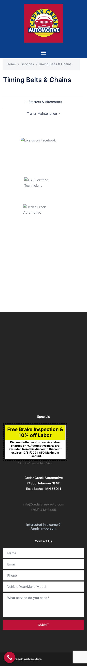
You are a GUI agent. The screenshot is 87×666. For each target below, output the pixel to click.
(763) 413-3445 (43, 510)
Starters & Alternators (45, 102)
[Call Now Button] (9, 657)
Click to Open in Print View (35, 463)
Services (27, 64)
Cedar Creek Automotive (22, 659)
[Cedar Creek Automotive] (43, 24)
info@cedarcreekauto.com (43, 504)
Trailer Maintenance (42, 113)
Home (11, 64)
